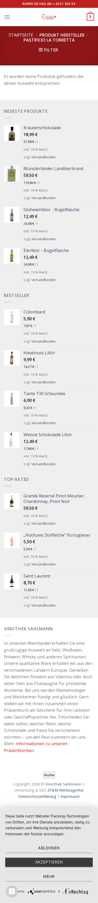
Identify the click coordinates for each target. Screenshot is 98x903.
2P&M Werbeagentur (65, 790)
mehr (49, 876)
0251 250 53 (66, 4)
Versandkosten (43, 157)
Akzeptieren (49, 862)
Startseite (21, 35)
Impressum (70, 796)
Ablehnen (49, 847)
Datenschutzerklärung (37, 796)
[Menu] (7, 16)
